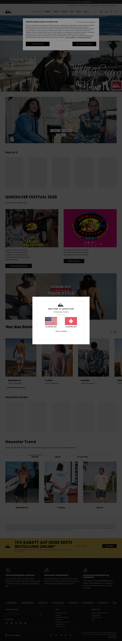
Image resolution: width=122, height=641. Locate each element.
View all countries (61, 331)
